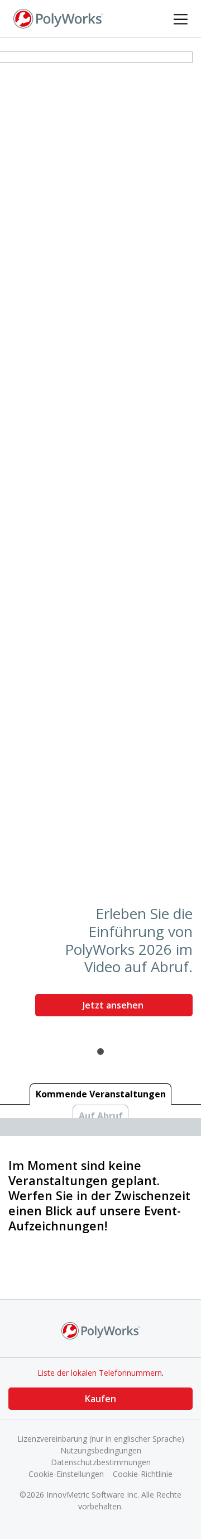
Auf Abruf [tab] (101, 1116)
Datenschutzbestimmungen (101, 1462)
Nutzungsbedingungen (100, 1450)
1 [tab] (100, 1051)
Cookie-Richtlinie (143, 1474)
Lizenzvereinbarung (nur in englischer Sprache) (100, 1438)
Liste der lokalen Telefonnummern (99, 1372)
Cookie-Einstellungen (66, 1474)
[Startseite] (58, 18)
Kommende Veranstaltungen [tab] (101, 1094)
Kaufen (100, 1399)
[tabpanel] (100, 538)
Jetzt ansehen (114, 1005)
